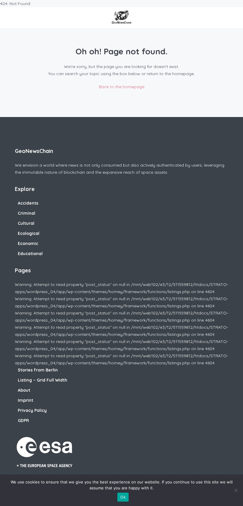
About (24, 390)
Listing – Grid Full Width (42, 380)
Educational (30, 253)
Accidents (28, 203)
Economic (28, 243)
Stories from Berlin (38, 370)
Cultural (26, 223)
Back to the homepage (121, 86)
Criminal (26, 213)
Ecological (28, 233)
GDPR (23, 420)
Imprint (25, 400)
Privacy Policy (32, 410)
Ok (123, 497)
